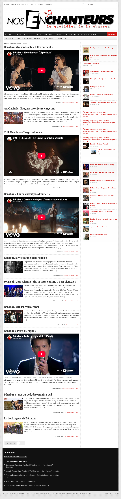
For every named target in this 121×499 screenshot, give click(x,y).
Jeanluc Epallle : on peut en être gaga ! (102, 71)
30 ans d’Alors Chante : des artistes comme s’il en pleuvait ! (40, 281)
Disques (37, 34)
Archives (112, 34)
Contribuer (48, 5)
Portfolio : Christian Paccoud (99, 144)
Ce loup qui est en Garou (97, 87)
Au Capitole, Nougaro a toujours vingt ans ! (30, 108)
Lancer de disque (32, 493)
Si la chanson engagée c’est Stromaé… (101, 211)
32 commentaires (69, 436)
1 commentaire (70, 325)
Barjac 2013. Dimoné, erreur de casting (102, 165)
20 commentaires (69, 412)
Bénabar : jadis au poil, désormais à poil (28, 394)
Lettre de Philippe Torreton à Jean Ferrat (102, 180)
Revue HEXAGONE (36, 5)
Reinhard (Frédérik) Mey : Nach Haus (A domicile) (29, 466)
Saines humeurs (27, 38)
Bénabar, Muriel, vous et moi (21, 307)
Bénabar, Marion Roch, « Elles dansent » (28, 47)
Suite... (77, 102)
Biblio (17, 38)
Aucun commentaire (68, 102)
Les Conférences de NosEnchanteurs (72, 34)
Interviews (21, 493)
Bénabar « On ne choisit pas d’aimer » (27, 194)
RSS (90, 493)
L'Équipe (28, 34)
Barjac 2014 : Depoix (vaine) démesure (102, 172)
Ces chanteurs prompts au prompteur (35, 485)
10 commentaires (69, 301)
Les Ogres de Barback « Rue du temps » (102, 48)
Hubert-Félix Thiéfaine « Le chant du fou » (106, 151)
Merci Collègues (49, 38)
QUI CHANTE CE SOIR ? (19, 5)
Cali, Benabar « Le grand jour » (23, 132)
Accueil (6, 5)
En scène (18, 34)
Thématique (83, 493)
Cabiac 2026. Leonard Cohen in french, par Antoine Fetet (32, 476)
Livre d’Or (47, 34)
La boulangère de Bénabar (20, 418)
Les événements (46, 493)
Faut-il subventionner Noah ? (99, 235)
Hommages (37, 38)
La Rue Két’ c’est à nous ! (92, 63)
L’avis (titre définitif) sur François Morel (102, 79)
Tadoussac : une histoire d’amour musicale (103, 102)
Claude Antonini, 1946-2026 (25, 481)
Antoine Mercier (12, 485)
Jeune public (9, 38)
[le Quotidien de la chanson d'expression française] (60, 19)
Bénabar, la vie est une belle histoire (25, 257)
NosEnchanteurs (112, 493)
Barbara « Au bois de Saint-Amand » (101, 94)
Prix (65, 38)
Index (93, 34)
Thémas (59, 38)
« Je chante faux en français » (99, 227)
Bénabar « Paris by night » (20, 330)
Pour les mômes (59, 493)
